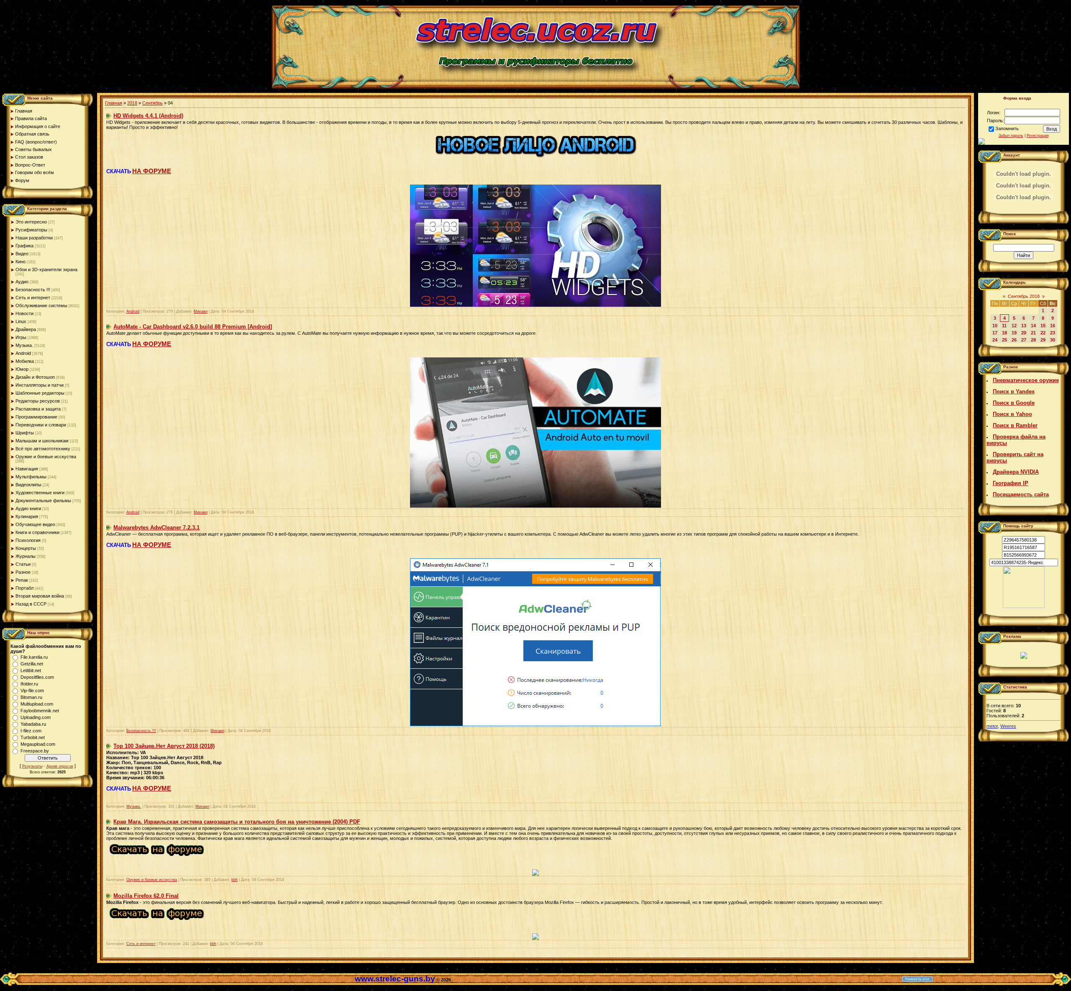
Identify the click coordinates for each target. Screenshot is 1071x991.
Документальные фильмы (43, 500)
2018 (132, 102)
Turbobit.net (32, 737)
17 (994, 332)
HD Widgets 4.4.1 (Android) (148, 116)
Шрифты (24, 432)
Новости (24, 313)
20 (1023, 332)
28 (1033, 339)
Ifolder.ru (29, 683)
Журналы (25, 556)
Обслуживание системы (41, 305)
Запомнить (1007, 128)
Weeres (1008, 726)
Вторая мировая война (39, 595)
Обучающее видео (35, 524)
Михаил (201, 311)
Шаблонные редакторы (39, 392)
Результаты (32, 766)
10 (994, 325)
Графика (24, 245)
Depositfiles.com (37, 677)
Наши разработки (34, 237)
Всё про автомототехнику (42, 448)
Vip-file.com (32, 690)
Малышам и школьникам (42, 440)
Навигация (26, 468)
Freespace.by (34, 750)
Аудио (21, 281)
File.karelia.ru (34, 657)
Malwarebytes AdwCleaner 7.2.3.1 (156, 527)
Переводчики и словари (40, 424)
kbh (234, 880)
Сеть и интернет (32, 297)
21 (1033, 332)
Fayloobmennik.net (39, 710)
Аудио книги (28, 508)
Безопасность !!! (32, 289)
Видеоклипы (28, 484)
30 (1052, 339)
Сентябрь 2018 (1024, 296)
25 (1004, 339)
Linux (20, 321)
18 (1004, 332)
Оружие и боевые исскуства (45, 456)
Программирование (36, 416)
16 (1052, 325)
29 (1042, 339)
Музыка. (24, 345)
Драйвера (25, 329)
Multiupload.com (36, 703)
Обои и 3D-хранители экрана (46, 269)
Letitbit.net (30, 670)
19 (1014, 332)
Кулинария (26, 516)
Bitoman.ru (31, 697)
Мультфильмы (30, 476)
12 (1014, 325)
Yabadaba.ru (33, 724)
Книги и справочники (37, 532)
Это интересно (31, 221)
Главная (113, 102)
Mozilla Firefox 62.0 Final (146, 896)
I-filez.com (30, 730)
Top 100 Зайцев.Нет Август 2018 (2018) (164, 746)
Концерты (25, 548)
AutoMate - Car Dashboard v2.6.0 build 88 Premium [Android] (192, 326)
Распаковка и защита (38, 408)
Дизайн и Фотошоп (35, 377)
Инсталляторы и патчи (39, 385)
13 (1023, 325)
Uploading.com (35, 717)
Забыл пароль (1011, 136)
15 (1042, 325)
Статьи (23, 564)
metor (992, 726)
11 (1004, 325)
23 (1052, 332)
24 (994, 339)
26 (1014, 339)
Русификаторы (31, 229)
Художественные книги (39, 492)
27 (1023, 339)
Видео (21, 253)
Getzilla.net (31, 663)
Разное (23, 572)
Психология (28, 540)
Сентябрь (152, 102)
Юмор (21, 369)
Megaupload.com (37, 744)
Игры (20, 337)
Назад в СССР (30, 603)
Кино (20, 261)
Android (23, 353)
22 (1042, 332)
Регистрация (1038, 136)
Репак (21, 580)
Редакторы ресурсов (37, 400)
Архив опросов (59, 766)
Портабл (24, 587)
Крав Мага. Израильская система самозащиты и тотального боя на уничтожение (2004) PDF (236, 822)
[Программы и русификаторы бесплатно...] (1024, 606)
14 (1033, 325)
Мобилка (24, 361)
